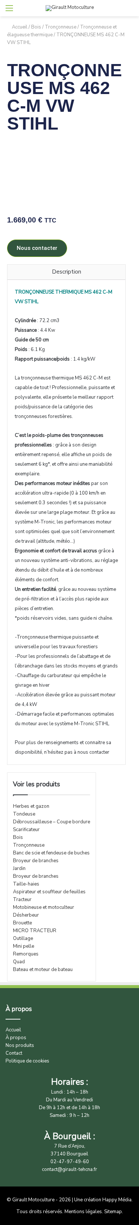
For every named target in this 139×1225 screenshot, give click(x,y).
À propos (16, 1037)
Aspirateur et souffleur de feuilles (49, 891)
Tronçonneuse (60, 27)
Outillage (23, 938)
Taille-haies (26, 884)
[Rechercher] (22, 11)
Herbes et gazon (31, 806)
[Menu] (9, 11)
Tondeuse (24, 814)
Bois (36, 27)
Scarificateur (26, 829)
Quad (19, 961)
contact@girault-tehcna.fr (69, 1169)
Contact (14, 1053)
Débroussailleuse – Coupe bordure (51, 822)
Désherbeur (26, 915)
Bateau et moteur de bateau (43, 969)
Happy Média (117, 1199)
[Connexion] (129, 11)
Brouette (22, 923)
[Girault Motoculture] (70, 8)
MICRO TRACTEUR (34, 930)
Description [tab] (66, 271)
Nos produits (20, 1045)
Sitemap (113, 1211)
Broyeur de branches (36, 860)
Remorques (26, 954)
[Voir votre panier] (116, 11)
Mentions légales (83, 1211)
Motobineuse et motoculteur (43, 907)
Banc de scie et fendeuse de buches (51, 853)
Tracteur (22, 899)
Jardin (19, 868)
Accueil (19, 27)
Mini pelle (23, 946)
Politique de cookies (27, 1061)
